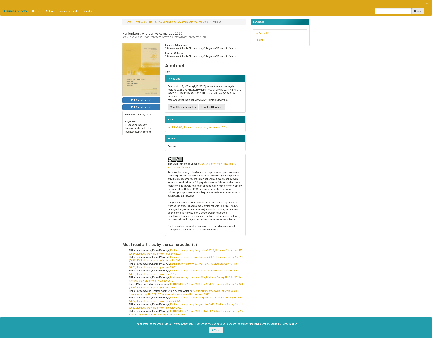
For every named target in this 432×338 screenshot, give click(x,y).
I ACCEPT (216, 330)
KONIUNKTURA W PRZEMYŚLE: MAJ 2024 (192, 284)
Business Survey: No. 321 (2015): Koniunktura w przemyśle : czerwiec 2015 (169, 294)
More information (287, 324)
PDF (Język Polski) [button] (141, 100)
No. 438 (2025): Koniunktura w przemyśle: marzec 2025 (178, 22)
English (260, 39)
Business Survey (15, 11)
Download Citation (211, 107)
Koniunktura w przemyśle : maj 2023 (190, 264)
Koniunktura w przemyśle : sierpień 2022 (192, 297)
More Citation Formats (182, 107)
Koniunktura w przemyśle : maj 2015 (190, 270)
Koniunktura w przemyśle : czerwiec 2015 (215, 291)
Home (128, 22)
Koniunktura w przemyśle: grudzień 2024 (192, 250)
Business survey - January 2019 (187, 277)
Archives (50, 11)
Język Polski (262, 33)
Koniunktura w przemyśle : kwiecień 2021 (192, 257)
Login (426, 3)
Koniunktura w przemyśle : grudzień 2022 (192, 304)
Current (36, 11)
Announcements (69, 11)
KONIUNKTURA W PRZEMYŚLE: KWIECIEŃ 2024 (195, 311)
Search (418, 11)
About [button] (86, 11)
